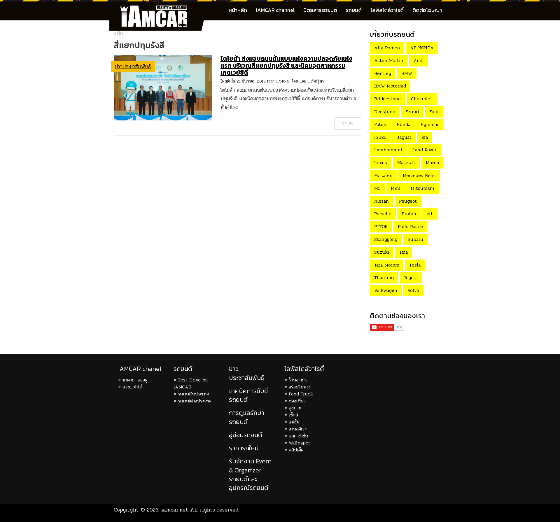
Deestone (384, 111)
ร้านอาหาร (298, 379)
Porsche (382, 213)
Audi (419, 60)
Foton (380, 124)
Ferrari (412, 111)
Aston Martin (388, 60)
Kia (424, 137)
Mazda (432, 162)
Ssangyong (386, 239)
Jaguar (404, 137)
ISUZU (380, 137)
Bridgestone (387, 98)
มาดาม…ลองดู (135, 379)
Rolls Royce (410, 226)
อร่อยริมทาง (300, 386)
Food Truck (301, 393)
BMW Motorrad (390, 86)
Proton (409, 213)
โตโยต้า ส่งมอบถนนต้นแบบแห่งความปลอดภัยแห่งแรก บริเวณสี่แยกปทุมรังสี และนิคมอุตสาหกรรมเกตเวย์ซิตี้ (286, 65)
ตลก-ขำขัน (298, 435)
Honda (403, 124)
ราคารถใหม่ (243, 448)
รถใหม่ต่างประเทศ (194, 400)
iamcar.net (174, 510)
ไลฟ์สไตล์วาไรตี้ (387, 10)
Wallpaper (299, 442)
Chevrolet (421, 98)
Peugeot (408, 201)
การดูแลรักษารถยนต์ (246, 417)
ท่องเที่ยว (297, 400)
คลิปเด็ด (296, 449)
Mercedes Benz (419, 175)
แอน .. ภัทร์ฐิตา (312, 81)
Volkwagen (385, 290)
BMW (406, 73)
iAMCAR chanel (139, 369)
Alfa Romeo (387, 47)
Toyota (411, 277)
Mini (395, 188)
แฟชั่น (294, 421)
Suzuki (381, 252)
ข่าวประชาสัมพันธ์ (133, 66)
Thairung (384, 277)
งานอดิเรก (298, 428)
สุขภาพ (295, 407)
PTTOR (381, 226)
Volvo (413, 290)
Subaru (415, 239)
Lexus (380, 162)
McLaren (383, 175)
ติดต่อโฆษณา (427, 10)
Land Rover (424, 149)
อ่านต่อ (348, 123)
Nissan (381, 201)
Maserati (406, 162)
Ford (433, 111)
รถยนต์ (354, 10)
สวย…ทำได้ (132, 386)
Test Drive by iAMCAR (191, 383)
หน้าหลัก (238, 10)
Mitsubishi (422, 188)
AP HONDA (422, 47)
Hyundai (429, 124)
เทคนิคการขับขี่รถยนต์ (248, 395)
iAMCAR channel (275, 10)
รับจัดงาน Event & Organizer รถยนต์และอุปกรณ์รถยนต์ (250, 474)
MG (377, 188)
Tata (403, 252)
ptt (429, 213)
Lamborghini (388, 149)
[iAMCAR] (159, 8)
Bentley (382, 73)
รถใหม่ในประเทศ (193, 393)
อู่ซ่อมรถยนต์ (245, 435)
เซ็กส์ (293, 414)
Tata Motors (386, 265)
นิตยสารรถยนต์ (320, 10)
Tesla (415, 265)
